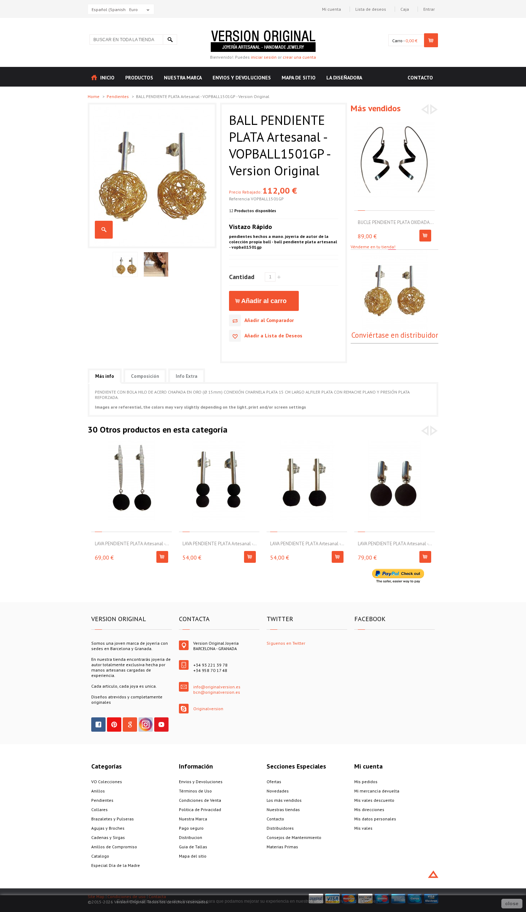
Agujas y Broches (108, 828)
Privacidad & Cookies (357, 901)
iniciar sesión (264, 57)
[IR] (170, 39)
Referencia (240, 198)
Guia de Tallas (193, 846)
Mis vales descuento (374, 800)
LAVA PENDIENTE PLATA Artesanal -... (132, 544)
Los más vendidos (284, 800)
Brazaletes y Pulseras (112, 818)
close (511, 903)
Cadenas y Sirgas (108, 837)
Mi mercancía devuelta (376, 791)
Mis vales (363, 828)
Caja (404, 9)
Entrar (429, 9)
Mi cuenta (331, 9)
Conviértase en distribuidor (394, 335)
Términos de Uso (195, 791)
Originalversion (208, 708)
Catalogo (100, 856)
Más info (104, 376)
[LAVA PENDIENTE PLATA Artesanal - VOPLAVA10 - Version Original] (131, 443)
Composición (145, 376)
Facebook (98, 724)
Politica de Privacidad (200, 809)
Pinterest (114, 724)
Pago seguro (191, 828)
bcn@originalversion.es (216, 692)
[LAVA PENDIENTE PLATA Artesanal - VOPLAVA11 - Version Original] (219, 443)
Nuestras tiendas (283, 809)
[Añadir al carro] (425, 236)
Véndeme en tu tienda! (373, 246)
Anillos (98, 791)
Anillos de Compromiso (114, 846)
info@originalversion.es (216, 686)
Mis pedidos (366, 781)
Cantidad (241, 277)
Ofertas (274, 781)
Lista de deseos (370, 9)
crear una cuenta (299, 57)
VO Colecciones (106, 781)
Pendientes (118, 96)
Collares (99, 809)
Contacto (275, 818)
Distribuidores (280, 828)
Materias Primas (282, 846)
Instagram (145, 724)
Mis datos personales (375, 818)
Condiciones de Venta (200, 800)
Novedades (278, 791)
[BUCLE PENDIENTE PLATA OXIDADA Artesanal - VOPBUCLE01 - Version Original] (394, 122)
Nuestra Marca (193, 818)
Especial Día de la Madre (115, 865)
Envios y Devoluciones (201, 781)
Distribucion (190, 837)
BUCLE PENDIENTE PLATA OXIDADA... (396, 222)
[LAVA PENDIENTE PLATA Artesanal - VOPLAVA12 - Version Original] (307, 443)
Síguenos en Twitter (286, 643)
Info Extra (187, 376)
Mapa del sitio (192, 856)
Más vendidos (376, 108)
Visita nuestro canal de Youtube (161, 724)
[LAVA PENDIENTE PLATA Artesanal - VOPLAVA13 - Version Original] (394, 443)
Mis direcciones (369, 809)
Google (130, 724)
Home (94, 96)
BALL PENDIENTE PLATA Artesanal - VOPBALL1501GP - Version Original (104, 230)
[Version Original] (263, 33)
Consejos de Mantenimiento (294, 837)
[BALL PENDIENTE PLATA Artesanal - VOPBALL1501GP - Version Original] (152, 107)
